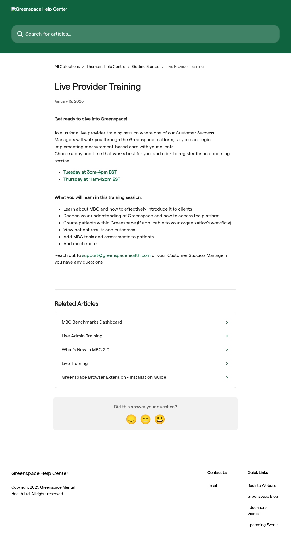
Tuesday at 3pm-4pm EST (90, 172)
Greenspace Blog (263, 496)
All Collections (67, 66)
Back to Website (262, 485)
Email (212, 485)
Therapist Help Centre (105, 66)
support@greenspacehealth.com (116, 255)
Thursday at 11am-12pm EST (91, 179)
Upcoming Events (263, 524)
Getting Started (145, 66)
